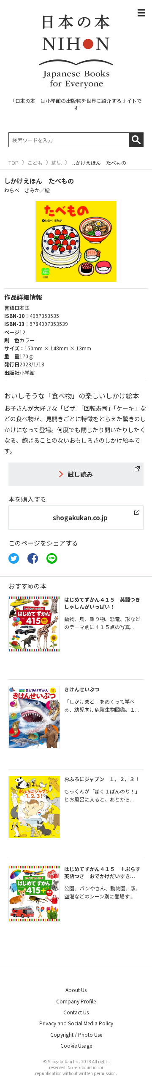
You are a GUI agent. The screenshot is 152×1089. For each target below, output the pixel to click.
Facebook (32, 558)
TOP (13, 163)
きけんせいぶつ (82, 689)
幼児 (57, 163)
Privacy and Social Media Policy (76, 1023)
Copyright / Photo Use (76, 1034)
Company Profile (76, 1001)
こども (35, 163)
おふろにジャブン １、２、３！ (102, 778)
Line (51, 558)
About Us (76, 989)
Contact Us (76, 1012)
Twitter (13, 558)
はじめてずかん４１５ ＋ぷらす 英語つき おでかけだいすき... (104, 872)
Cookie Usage (76, 1045)
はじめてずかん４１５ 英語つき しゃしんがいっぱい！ (102, 603)
